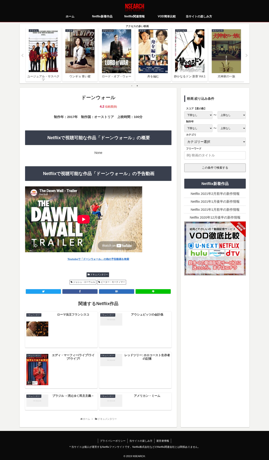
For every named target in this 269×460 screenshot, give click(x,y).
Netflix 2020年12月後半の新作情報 (215, 217)
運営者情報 (162, 440)
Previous (22, 55)
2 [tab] (137, 86)
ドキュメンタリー (99, 274)
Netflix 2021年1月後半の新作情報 (215, 201)
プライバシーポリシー (113, 440)
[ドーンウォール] (116, 291)
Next (247, 55)
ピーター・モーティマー (113, 282)
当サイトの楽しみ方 (140, 440)
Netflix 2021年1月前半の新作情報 (215, 209)
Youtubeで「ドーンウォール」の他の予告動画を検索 (98, 259)
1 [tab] (132, 86)
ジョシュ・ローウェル (84, 282)
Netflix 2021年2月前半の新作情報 (215, 194)
